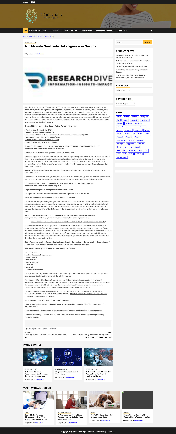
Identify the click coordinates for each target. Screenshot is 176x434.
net (134, 133)
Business (135, 117)
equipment (144, 120)
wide (130, 154)
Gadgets (119, 123)
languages (138, 130)
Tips (140, 150)
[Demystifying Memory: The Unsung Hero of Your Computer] (137, 400)
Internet (75, 31)
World (146, 154)
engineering (134, 120)
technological (135, 147)
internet (119, 130)
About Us (121, 31)
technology (132, 150)
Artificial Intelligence (38, 31)
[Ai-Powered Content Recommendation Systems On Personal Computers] (37, 357)
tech (126, 147)
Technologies (121, 150)
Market (119, 133)
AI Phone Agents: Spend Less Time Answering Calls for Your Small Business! (70, 417)
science (131, 140)
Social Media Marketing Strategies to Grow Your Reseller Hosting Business (36, 417)
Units (118, 154)
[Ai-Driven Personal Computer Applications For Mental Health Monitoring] (98, 357)
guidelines (129, 123)
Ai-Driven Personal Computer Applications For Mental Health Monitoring (98, 374)
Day (118, 120)
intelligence (37, 328)
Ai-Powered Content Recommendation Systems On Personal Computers (36, 374)
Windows (138, 154)
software (140, 140)
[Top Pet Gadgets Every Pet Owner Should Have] (104, 400)
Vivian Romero (40, 54)
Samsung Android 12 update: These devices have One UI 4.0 (46, 334)
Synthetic (45, 328)
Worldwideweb (121, 157)
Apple (119, 117)
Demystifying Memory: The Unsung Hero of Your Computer (136, 416)
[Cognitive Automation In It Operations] (68, 357)
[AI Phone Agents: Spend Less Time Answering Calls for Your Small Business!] (71, 400)
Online (147, 133)
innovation (131, 127)
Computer (55, 31)
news (140, 133)
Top (146, 150)
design (31, 328)
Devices (65, 31)
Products (129, 137)
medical (127, 133)
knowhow (128, 130)
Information (121, 127)
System (119, 147)
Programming (87, 31)
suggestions (131, 144)
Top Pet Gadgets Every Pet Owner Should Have (131, 66)
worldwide (53, 328)
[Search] (151, 31)
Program (138, 137)
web (124, 154)
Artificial (126, 117)
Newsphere (100, 432)
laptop (147, 130)
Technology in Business (105, 31)
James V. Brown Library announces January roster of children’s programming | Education (91, 334)
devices (125, 120)
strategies (120, 144)
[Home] (26, 30)
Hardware (138, 123)
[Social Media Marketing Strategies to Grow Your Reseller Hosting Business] (38, 400)
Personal (120, 137)
